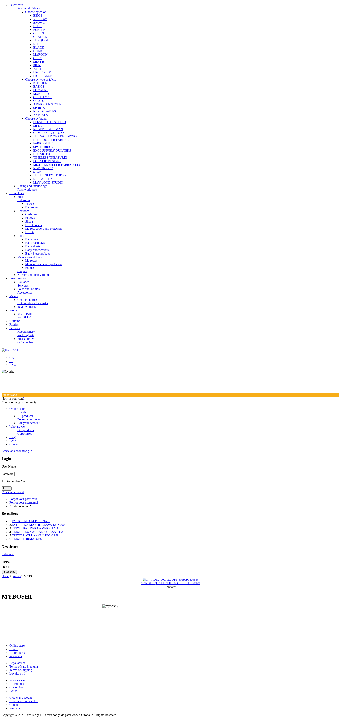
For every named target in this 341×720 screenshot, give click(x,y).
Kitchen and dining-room (33, 274)
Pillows (30, 218)
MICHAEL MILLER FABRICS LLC (57, 164)
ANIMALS (40, 115)
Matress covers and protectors (43, 228)
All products (25, 416)
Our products (25, 430)
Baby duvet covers (37, 250)
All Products (17, 683)
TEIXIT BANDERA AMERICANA (35, 528)
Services (14, 328)
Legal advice (17, 663)
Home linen (16, 193)
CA (11, 357)
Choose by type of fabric (40, 79)
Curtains (14, 321)
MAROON (40, 54)
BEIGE (38, 15)
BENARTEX (41, 154)
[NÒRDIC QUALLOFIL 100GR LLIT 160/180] (171, 579)
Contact (14, 444)
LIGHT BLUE (42, 76)
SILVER (38, 61)
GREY (37, 58)
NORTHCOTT (43, 168)
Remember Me (15, 481)
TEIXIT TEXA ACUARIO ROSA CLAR (39, 532)
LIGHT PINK (42, 72)
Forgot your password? (23, 499)
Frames (29, 267)
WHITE (38, 68)
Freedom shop (18, 278)
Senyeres (23, 285)
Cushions (31, 214)
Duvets (29, 232)
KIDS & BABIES (44, 111)
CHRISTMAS (42, 97)
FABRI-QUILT (43, 143)
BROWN (39, 22)
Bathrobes (31, 207)
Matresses (31, 260)
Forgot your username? (23, 502)
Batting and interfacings (32, 186)
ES (11, 361)
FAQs (13, 440)
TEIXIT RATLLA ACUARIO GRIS (35, 535)
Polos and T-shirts (28, 289)
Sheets (29, 221)
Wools (13, 310)
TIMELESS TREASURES (50, 157)
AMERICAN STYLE (47, 104)
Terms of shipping (20, 670)
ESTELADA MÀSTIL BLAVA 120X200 (38, 524)
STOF (37, 171)
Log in (28, 451)
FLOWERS (40, 90)
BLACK (38, 47)
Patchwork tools (27, 189)
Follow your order (28, 419)
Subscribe (8, 554)
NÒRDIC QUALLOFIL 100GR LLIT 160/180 (170, 583)
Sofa (20, 196)
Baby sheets (32, 246)
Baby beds (31, 239)
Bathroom (23, 200)
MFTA (37, 125)
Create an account (13, 451)
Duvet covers (33, 225)
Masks (13, 296)
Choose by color (35, 12)
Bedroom (23, 211)
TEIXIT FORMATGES (27, 539)
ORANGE (40, 36)
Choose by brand (36, 118)
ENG (12, 364)
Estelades (23, 282)
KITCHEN (40, 83)
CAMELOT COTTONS (49, 132)
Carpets (22, 271)
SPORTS (39, 108)
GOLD (37, 51)
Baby (20, 235)
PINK (37, 65)
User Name (9, 466)
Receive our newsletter (23, 701)
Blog (12, 437)
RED (36, 44)
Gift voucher (25, 342)
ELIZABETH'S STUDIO (49, 122)
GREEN (38, 33)
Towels (29, 203)
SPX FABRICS (43, 147)
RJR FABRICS (43, 179)
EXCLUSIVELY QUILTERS (52, 150)
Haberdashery (26, 331)
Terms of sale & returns (23, 666)
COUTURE (41, 100)
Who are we (17, 426)
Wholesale (15, 656)
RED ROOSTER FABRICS (51, 139)
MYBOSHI (24, 314)
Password (8, 474)
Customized (24, 433)
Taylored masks (27, 306)
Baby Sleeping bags (37, 253)
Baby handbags (35, 242)
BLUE (37, 26)
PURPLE (39, 29)
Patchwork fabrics (28, 8)
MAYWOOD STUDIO (48, 182)
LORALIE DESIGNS (47, 161)
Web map (15, 708)
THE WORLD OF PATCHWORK (55, 136)
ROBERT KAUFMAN (48, 129)
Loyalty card (17, 673)
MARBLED (41, 93)
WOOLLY (24, 317)
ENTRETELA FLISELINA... (31, 521)
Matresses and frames (30, 257)
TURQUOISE (42, 40)
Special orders (26, 338)
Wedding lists (25, 335)
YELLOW (40, 19)
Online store (17, 408)
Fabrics (14, 324)
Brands (21, 412)
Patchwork (16, 5)
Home (5, 576)
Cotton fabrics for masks (32, 303)
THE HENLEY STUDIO (49, 175)
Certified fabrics (27, 299)
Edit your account (28, 423)
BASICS (38, 86)
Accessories (24, 292)
